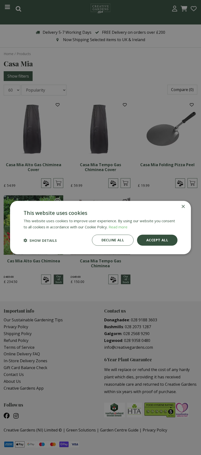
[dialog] (100, 227)
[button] (40, 240)
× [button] (183, 206)
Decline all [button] (112, 240)
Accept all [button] (157, 240)
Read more (118, 226)
